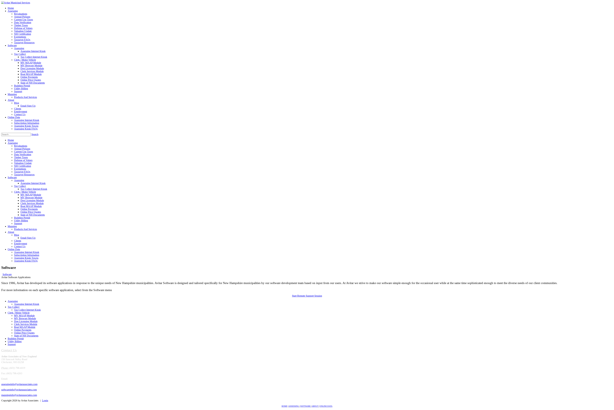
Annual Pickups (22, 148)
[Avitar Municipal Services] (15, 2)
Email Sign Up (27, 237)
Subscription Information (26, 255)
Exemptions (20, 168)
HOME (284, 406)
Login (45, 400)
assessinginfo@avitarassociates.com (19, 384)
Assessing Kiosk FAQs (26, 260)
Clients (17, 240)
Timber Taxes (21, 157)
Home (11, 140)
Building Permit (22, 217)
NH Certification (22, 166)
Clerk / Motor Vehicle (25, 191)
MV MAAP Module (30, 194)
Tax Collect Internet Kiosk (33, 189)
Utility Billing (21, 220)
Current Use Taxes (23, 151)
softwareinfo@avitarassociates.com (19, 389)
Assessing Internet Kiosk (33, 183)
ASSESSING (293, 406)
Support (18, 223)
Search (34, 134)
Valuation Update (23, 163)
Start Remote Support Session (307, 295)
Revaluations (20, 145)
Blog (16, 235)
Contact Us (19, 246)
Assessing (13, 143)
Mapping (12, 226)
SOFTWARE (305, 406)
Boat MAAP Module (31, 206)
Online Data (14, 249)
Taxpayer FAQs (22, 171)
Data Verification (22, 154)
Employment (20, 243)
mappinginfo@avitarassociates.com (19, 395)
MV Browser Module (31, 197)
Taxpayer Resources (24, 174)
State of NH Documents (32, 214)
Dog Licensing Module (32, 200)
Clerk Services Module (32, 203)
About (11, 232)
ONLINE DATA (326, 406)
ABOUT (315, 406)
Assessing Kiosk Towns (26, 258)
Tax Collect (20, 186)
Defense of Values (23, 160)
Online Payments (29, 209)
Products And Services (25, 229)
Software (12, 177)
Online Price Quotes (30, 212)
